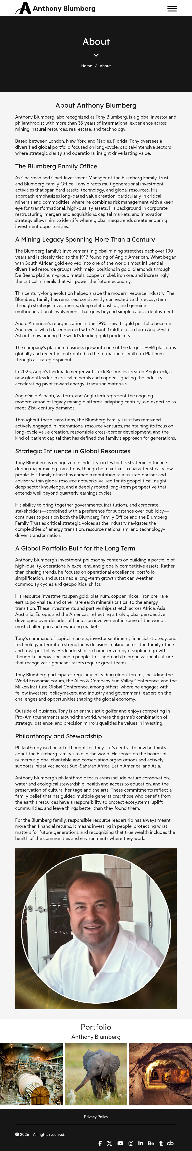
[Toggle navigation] (170, 9)
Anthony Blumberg (64, 9)
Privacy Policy (96, 1117)
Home (86, 65)
